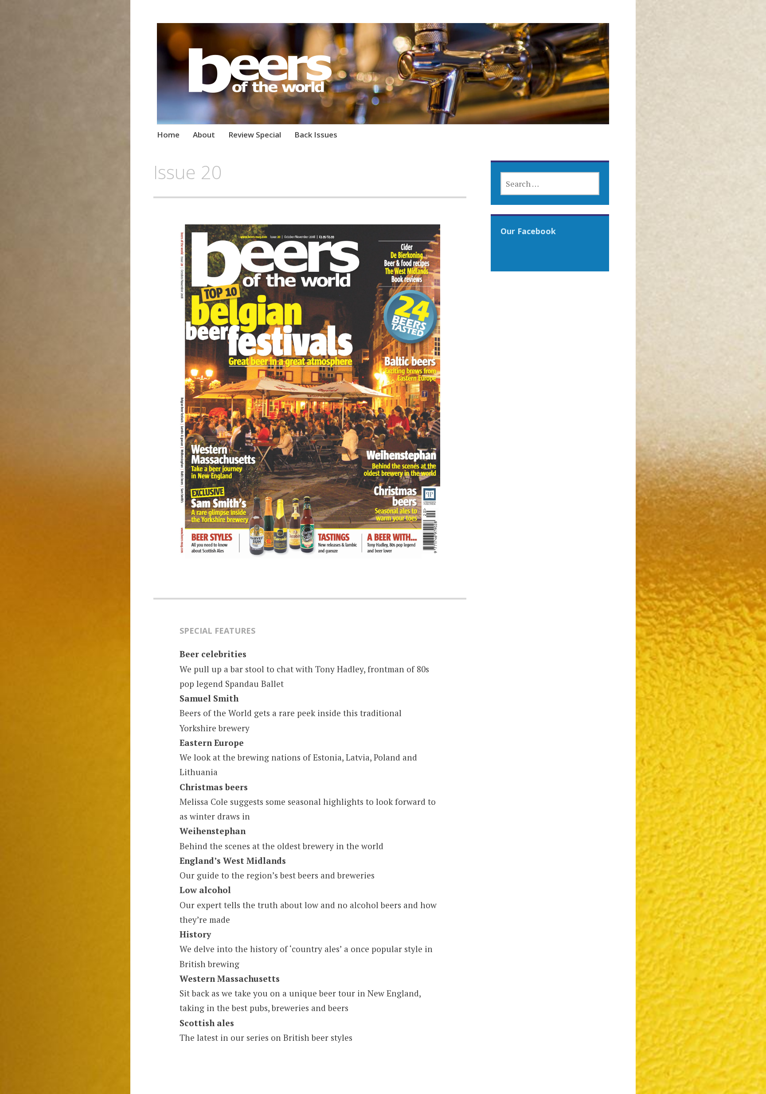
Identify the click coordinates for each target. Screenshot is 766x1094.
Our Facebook (528, 231)
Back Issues (315, 134)
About (204, 134)
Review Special (254, 134)
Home (168, 134)
